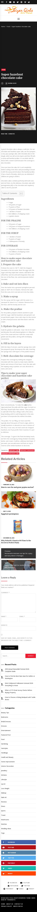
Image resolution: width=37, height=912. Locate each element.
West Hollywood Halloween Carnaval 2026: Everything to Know (19, 684)
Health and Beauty (7, 757)
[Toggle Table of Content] (20, 193)
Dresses (4, 726)
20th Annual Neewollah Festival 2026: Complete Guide (17, 670)
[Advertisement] (18, 48)
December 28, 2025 (8, 538)
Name (3, 616)
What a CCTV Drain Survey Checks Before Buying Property (18, 691)
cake (25, 405)
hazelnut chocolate (27, 450)
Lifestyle (4, 779)
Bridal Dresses (6, 721)
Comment (5, 592)
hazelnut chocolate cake (10, 453)
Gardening (4, 744)
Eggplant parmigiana (10, 514)
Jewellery (4, 770)
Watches (4, 824)
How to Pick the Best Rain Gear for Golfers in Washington (20, 677)
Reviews (4, 802)
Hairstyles (4, 748)
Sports (3, 811)
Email (22, 616)
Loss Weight (5, 788)
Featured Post (6, 735)
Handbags (4, 753)
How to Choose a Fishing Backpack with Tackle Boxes (20, 698)
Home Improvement (8, 762)
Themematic (11, 900)
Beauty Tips (5, 713)
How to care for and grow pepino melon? (17, 487)
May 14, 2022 (7, 511)
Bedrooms (4, 717)
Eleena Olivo (12, 83)
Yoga (2, 833)
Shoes (3, 806)
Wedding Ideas (6, 828)
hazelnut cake (14, 450)
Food (3, 69)
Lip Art (3, 784)
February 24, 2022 (8, 484)
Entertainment (6, 730)
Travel (3, 815)
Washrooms (5, 820)
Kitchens (4, 775)
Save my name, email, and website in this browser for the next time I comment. (16, 639)
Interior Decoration (7, 766)
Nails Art (4, 797)
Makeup (3, 793)
